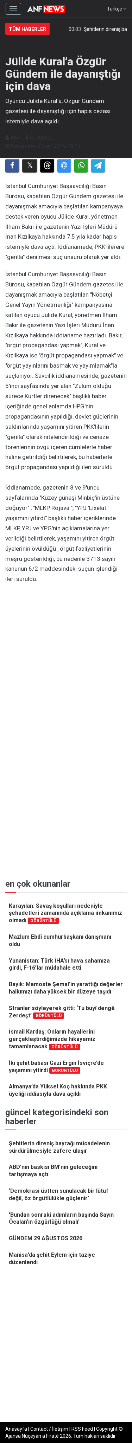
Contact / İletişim (49, 1429)
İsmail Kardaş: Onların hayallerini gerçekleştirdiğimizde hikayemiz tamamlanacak (52, 1039)
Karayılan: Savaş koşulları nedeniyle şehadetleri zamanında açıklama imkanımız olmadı (65, 913)
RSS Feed (82, 1429)
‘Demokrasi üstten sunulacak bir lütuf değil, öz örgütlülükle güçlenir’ (58, 1195)
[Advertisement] (66, 657)
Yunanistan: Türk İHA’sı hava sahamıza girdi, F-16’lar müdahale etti (59, 964)
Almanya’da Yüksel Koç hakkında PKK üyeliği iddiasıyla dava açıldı (58, 1090)
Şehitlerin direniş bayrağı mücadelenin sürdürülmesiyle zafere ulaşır (59, 1147)
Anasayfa (16, 1429)
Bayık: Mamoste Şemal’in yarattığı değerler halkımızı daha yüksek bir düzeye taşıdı (66, 988)
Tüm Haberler (27, 29)
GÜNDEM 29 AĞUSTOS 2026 (45, 1238)
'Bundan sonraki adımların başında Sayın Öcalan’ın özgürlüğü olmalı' (61, 1218)
